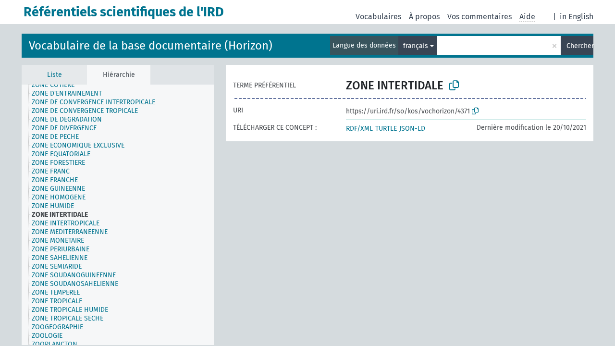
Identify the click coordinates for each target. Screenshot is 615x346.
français (415, 46)
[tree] (118, 215)
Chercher (579, 46)
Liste (54, 75)
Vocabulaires (378, 16)
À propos (424, 16)
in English (576, 16)
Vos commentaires (479, 16)
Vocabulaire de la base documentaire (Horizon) (150, 45)
